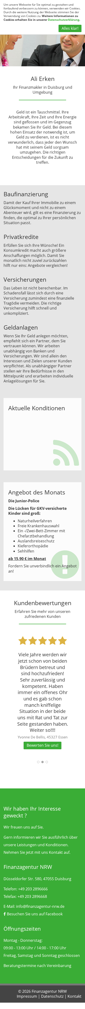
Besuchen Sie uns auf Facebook (34, 914)
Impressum (27, 996)
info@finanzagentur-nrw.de (40, 906)
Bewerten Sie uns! (42, 745)
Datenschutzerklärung (63, 20)
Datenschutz (52, 996)
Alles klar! (70, 28)
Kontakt (56, 852)
